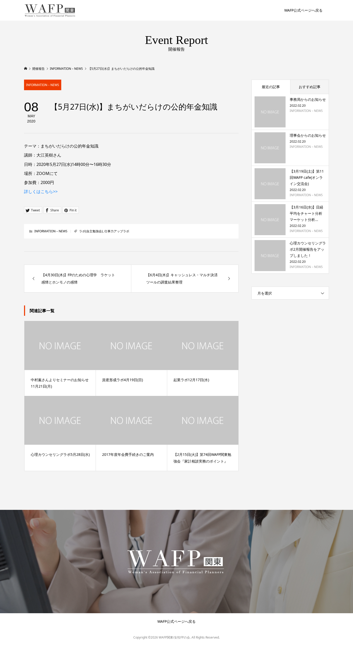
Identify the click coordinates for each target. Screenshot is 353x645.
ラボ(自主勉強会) (91, 231)
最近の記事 (271, 86)
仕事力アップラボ (116, 231)
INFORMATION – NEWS (42, 85)
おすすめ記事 (309, 86)
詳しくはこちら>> (41, 191)
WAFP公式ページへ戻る (303, 10)
